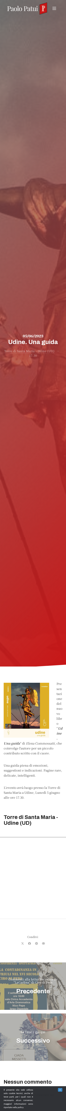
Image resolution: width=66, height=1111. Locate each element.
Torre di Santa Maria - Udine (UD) (29, 351)
